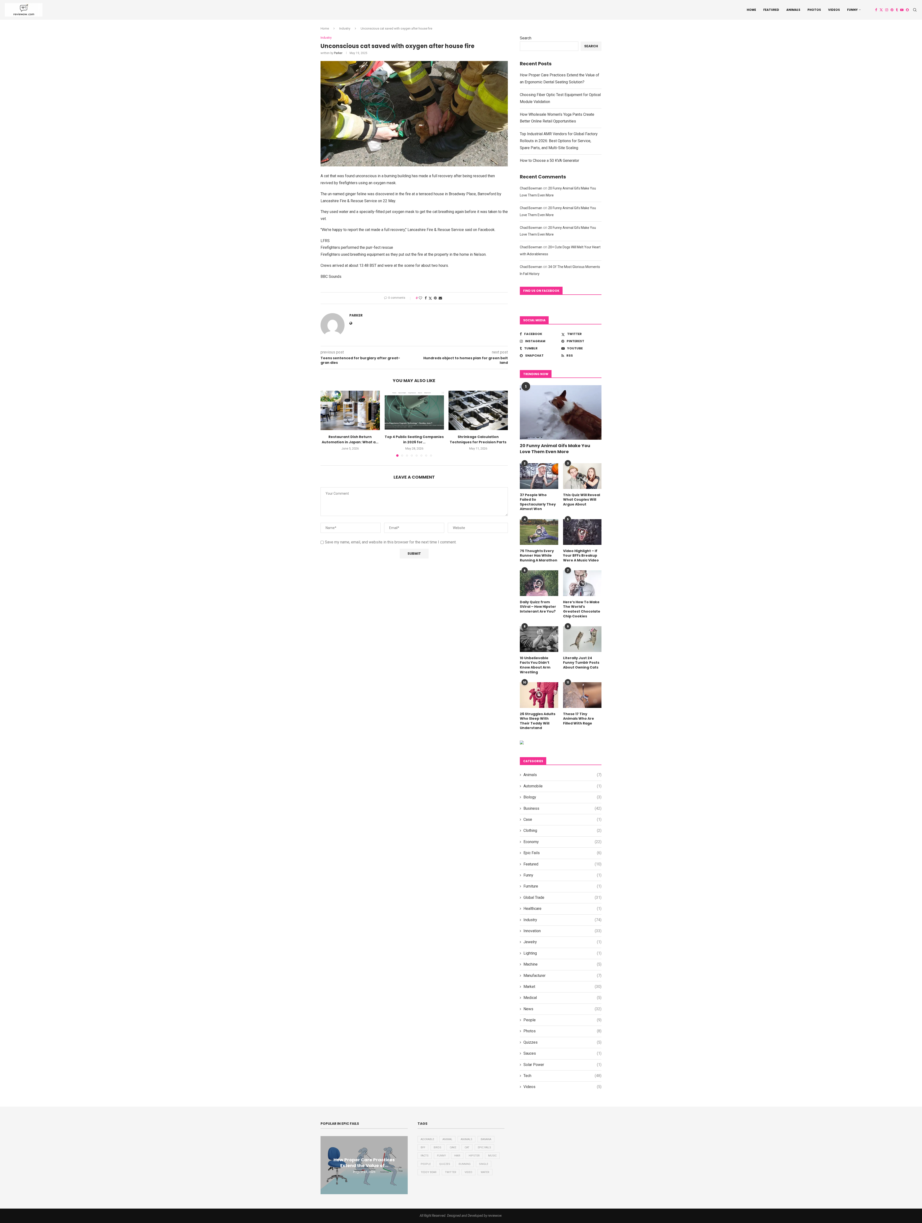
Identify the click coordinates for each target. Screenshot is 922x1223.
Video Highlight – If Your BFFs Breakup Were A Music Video (581, 556)
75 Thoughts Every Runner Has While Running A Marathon (538, 556)
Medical (562, 997)
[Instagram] (886, 9)
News (562, 1009)
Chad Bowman (531, 188)
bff (423, 1147)
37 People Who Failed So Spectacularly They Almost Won (538, 502)
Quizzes (562, 1042)
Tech (562, 1075)
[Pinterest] (892, 9)
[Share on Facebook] (426, 298)
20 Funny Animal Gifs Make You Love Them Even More (555, 449)
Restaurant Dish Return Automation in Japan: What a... (350, 440)
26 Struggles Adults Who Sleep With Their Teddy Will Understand (537, 721)
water (485, 1172)
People (562, 1020)
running (465, 1164)
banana (486, 1139)
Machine (562, 964)
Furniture (562, 886)
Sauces (562, 1053)
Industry (344, 28)
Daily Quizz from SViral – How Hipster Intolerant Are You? (538, 607)
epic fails (484, 1147)
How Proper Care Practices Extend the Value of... (364, 1162)
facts (425, 1155)
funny (441, 1155)
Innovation (562, 931)
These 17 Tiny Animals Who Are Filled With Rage (578, 719)
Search (525, 38)
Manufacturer (562, 975)
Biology (562, 797)
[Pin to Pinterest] (435, 298)
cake (453, 1147)
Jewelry (562, 942)
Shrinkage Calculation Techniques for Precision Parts (478, 440)
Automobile (562, 786)
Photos (814, 10)
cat (467, 1147)
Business (562, 808)
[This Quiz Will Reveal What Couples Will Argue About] (582, 476)
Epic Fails (562, 853)
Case (562, 819)
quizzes (444, 1164)
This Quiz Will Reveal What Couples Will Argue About (581, 500)
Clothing (562, 830)
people (426, 1164)
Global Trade (562, 897)
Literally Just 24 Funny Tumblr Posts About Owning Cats (581, 663)
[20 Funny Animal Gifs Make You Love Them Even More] (560, 412)
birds (437, 1147)
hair (457, 1155)
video (468, 1172)
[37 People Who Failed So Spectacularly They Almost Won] (539, 476)
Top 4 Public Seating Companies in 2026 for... (414, 440)
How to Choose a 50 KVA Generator (549, 160)
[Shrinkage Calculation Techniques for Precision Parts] (478, 410)
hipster (474, 1155)
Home (751, 10)
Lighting (562, 953)
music (492, 1155)
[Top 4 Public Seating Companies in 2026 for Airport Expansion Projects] (414, 410)
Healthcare (562, 908)
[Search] (914, 9)
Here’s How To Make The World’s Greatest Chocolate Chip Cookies (581, 609)
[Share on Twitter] (430, 298)
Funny (852, 10)
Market (562, 986)
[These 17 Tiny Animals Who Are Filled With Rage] (582, 695)
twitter (450, 1172)
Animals (793, 10)
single (483, 1164)
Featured (771, 10)
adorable (427, 1139)
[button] (327, 424)
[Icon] (539, 531)
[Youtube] (902, 9)
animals (466, 1139)
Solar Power (562, 1064)
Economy (562, 842)
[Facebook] (876, 9)
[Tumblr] (897, 9)
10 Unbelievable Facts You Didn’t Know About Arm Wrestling (535, 665)
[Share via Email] (440, 298)
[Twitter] (881, 9)
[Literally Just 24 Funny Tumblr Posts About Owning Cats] (582, 639)
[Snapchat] (907, 9)
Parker (338, 53)
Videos (834, 10)
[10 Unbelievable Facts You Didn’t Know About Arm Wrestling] (539, 639)
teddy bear (429, 1172)
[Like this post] (420, 298)
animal (447, 1139)
